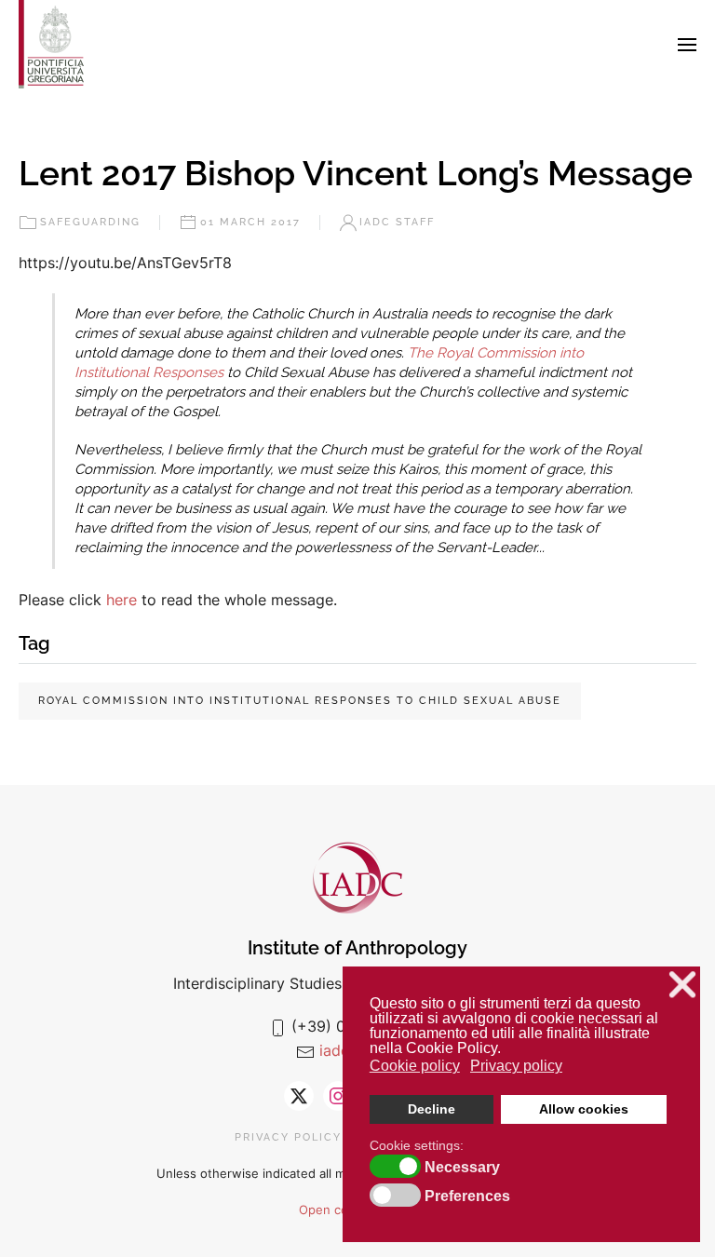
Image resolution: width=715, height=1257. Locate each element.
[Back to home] (51, 44)
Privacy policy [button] (516, 1066)
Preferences (467, 1196)
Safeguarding (90, 222)
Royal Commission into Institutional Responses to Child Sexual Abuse (299, 701)
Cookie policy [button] (415, 1066)
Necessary (462, 1167)
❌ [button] (682, 984)
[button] (687, 44)
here (124, 599)
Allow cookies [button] (583, 1109)
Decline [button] (431, 1109)
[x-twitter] (299, 1096)
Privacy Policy (288, 1137)
